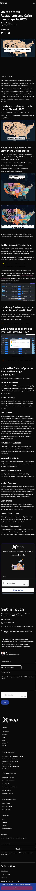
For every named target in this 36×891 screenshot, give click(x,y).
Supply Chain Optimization (9, 787)
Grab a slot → (16, 888)
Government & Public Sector (10, 761)
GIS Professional (7, 806)
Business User (6, 809)
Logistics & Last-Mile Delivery (10, 759)
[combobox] (3, 667)
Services (4, 737)
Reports (4, 822)
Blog (3, 819)
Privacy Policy (4, 871)
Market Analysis (6, 790)
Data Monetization (7, 793)
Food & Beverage (7, 764)
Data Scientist (6, 803)
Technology (5, 731)
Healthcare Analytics (8, 777)
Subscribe (18, 849)
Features (4, 734)
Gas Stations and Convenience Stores (12, 756)
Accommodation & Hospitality (10, 766)
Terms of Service (5, 874)
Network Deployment (8, 780)
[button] (34, 3)
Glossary (4, 825)
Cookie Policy (4, 877)
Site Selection (6, 784)
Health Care (5, 769)
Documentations (7, 828)
